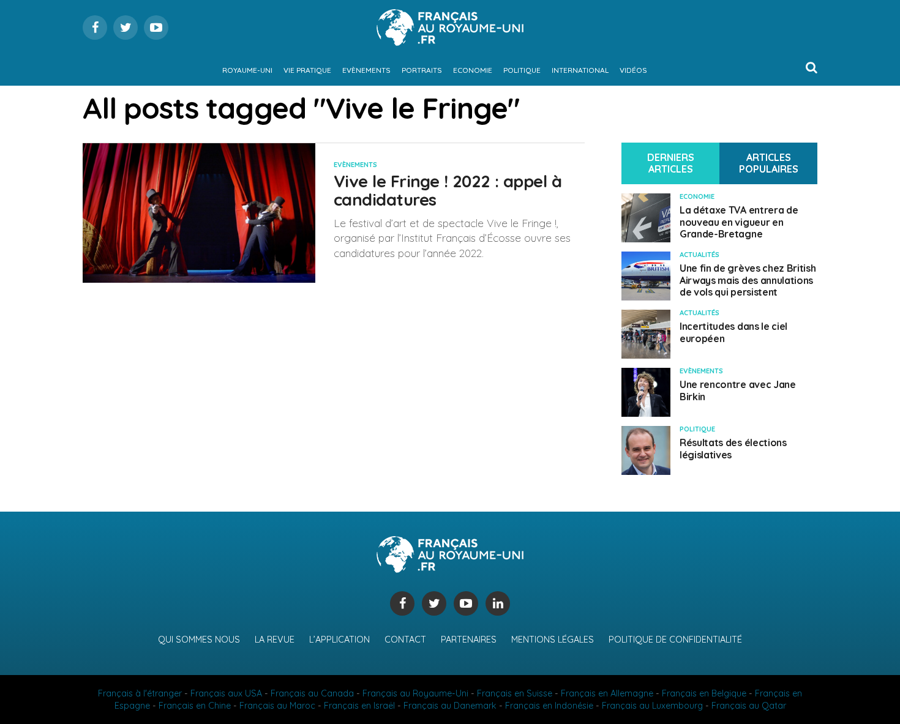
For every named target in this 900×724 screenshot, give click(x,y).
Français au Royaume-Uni (415, 693)
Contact (405, 639)
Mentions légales (552, 639)
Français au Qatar (748, 705)
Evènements (366, 70)
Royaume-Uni (247, 70)
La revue (274, 639)
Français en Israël (359, 705)
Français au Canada (312, 693)
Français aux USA (226, 693)
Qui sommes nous (199, 639)
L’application (339, 639)
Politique (522, 70)
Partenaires (469, 639)
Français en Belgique (704, 693)
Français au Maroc (277, 705)
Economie (472, 70)
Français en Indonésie (549, 705)
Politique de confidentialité (675, 639)
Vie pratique (307, 70)
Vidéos (633, 70)
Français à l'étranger (140, 693)
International (580, 70)
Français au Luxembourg (652, 705)
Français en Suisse (514, 693)
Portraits (422, 70)
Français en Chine (195, 705)
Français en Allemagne (607, 693)
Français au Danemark (450, 705)
